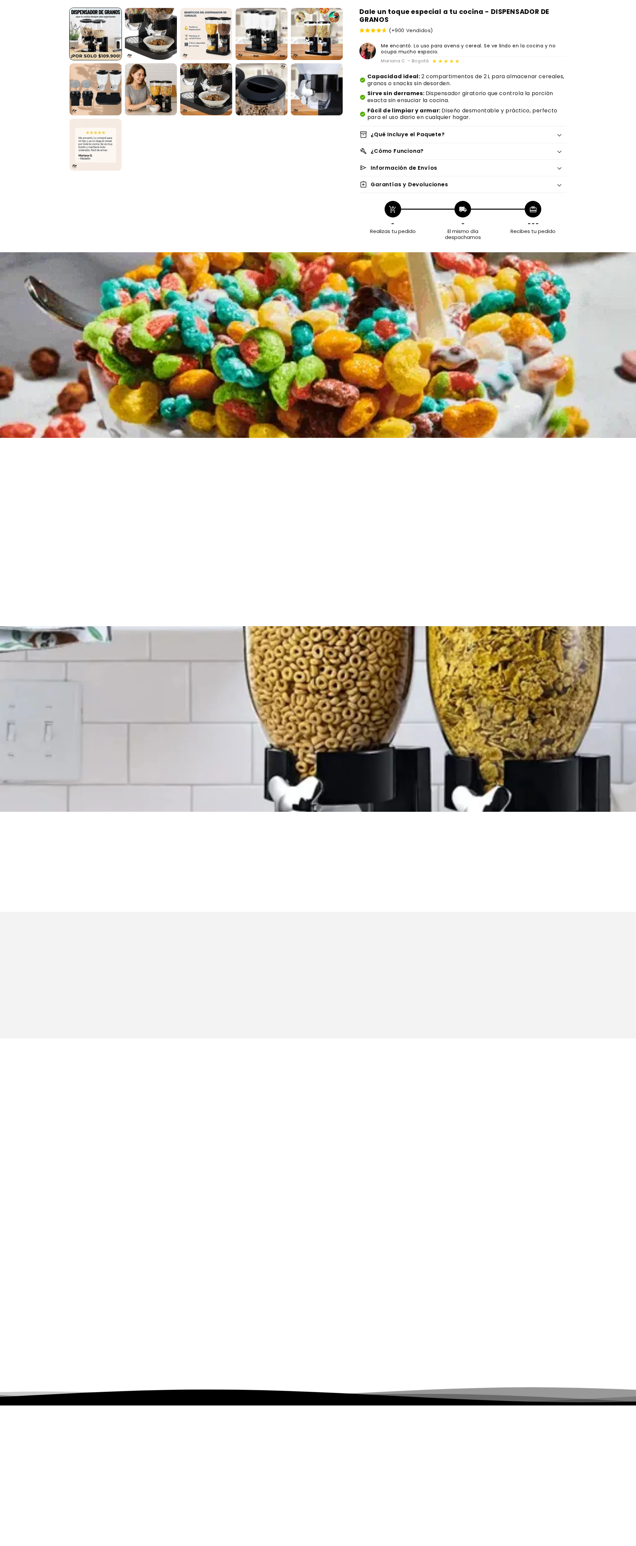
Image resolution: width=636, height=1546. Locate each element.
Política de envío (399, 1542)
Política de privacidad (302, 1542)
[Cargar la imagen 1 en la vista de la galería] (96, 34)
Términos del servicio (354, 1542)
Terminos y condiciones (354, 1442)
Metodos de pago (346, 1480)
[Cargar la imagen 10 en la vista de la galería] (317, 89)
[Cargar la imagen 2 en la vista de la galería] (151, 34)
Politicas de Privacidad (353, 1432)
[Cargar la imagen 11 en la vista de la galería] (96, 145)
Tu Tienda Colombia (199, 1542)
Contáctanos (341, 1470)
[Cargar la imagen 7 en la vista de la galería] (151, 89)
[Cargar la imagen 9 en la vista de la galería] (262, 89)
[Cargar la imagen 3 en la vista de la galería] (206, 34)
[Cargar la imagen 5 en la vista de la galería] (317, 34)
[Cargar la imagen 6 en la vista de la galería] (96, 89)
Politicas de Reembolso (353, 1451)
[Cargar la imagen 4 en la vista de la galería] (262, 34)
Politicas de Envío (346, 1460)
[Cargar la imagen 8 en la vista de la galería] (206, 89)
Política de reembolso (250, 1542)
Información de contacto (449, 1542)
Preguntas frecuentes (352, 1489)
